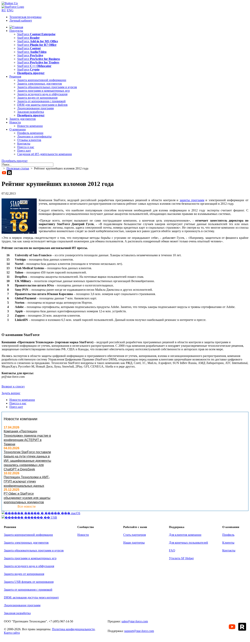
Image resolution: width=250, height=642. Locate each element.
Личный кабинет (20, 20)
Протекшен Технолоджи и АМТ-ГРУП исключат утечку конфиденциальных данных (27, 481)
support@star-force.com (139, 631)
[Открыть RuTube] (9, 172)
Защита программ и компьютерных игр (43, 90)
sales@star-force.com (134, 621)
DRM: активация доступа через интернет (31, 597)
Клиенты (228, 542)
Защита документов (22, 118)
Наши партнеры (134, 542)
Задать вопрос (11, 393)
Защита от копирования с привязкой (41, 101)
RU (4, 10)
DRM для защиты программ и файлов (42, 104)
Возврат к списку (13, 386)
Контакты (23, 143)
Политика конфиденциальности (73, 629)
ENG (10, 10)
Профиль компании (30, 133)
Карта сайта (12, 632)
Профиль (228, 534)
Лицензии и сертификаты (34, 136)
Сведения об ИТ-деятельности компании (44, 154)
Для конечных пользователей (188, 542)
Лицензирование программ (35, 108)
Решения (15, 76)
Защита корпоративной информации (41, 80)
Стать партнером (134, 534)
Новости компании (30, 126)
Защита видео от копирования (37, 97)
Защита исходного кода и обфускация (42, 94)
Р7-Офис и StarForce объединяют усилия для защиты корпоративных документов (27, 498)
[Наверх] (10, 3)
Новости (15, 122)
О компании (17, 129)
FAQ (172, 550)
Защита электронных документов (39, 83)
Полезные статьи (17, 168)
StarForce (36, 34)
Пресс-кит (24, 150)
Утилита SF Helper (181, 558)
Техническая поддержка (25, 17)
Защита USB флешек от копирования (29, 581)
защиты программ (192, 200)
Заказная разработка (30, 111)
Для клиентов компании (185, 534)
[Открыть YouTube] (4, 172)
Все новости (27, 506)
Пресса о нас (25, 147)
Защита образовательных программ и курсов (47, 87)
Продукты (16, 30)
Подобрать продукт (15, 160)
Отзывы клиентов (29, 140)
